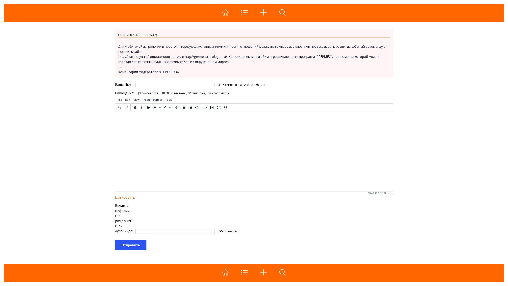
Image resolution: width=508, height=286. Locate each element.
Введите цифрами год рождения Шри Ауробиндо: (123, 218)
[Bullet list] (190, 107)
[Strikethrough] (148, 107)
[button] (157, 107)
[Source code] (196, 107)
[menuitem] (120, 99)
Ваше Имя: (123, 84)
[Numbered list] (183, 107)
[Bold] (134, 107)
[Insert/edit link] (176, 107)
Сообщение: (123, 93)
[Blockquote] (225, 107)
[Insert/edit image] (205, 107)
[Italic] (141, 107)
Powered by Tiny (378, 193)
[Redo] (126, 107)
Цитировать (125, 197)
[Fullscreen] (219, 107)
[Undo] (119, 107)
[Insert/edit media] (212, 107)
